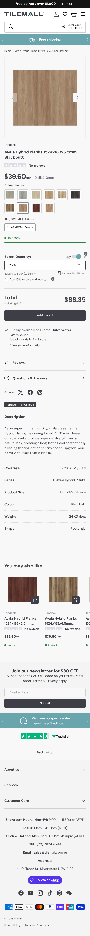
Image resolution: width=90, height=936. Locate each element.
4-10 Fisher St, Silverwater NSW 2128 (45, 869)
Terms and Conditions (37, 925)
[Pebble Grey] (9, 194)
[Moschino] (75, 194)
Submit (45, 703)
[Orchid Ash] (22, 194)
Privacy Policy (12, 925)
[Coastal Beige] (49, 194)
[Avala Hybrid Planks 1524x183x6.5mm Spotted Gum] (63, 589)
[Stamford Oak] (36, 194)
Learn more (65, 4)
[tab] (14, 417)
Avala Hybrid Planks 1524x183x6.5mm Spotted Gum (61, 621)
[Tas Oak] (49, 208)
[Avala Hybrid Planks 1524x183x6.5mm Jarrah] (22, 589)
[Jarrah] (36, 208)
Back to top (45, 752)
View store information (25, 345)
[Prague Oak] (62, 194)
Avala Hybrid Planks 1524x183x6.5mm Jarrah (20, 621)
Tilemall (18, 918)
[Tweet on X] (20, 392)
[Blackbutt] (22, 208)
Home (7, 51)
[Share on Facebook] (30, 392)
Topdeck (10, 145)
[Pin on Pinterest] (40, 392)
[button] (73, 14)
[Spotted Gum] (9, 208)
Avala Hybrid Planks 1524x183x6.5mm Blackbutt (42, 51)
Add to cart (45, 315)
